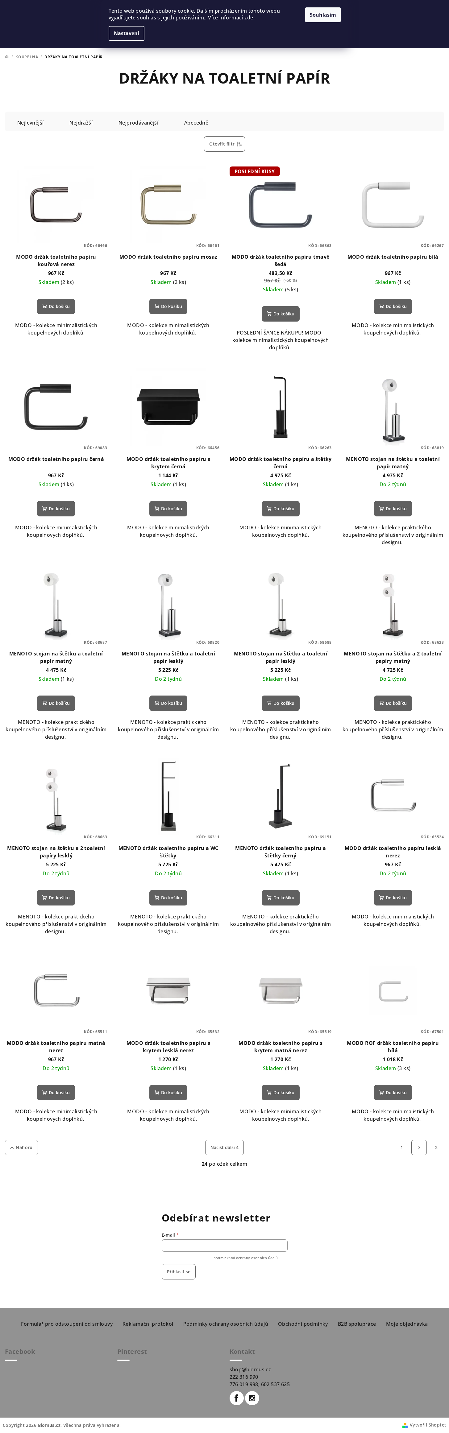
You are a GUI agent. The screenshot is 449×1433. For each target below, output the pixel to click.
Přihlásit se (178, 1272)
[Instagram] (252, 1398)
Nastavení (126, 33)
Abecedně (196, 122)
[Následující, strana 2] (419, 1147)
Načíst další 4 (224, 1147)
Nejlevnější (30, 122)
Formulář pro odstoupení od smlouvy (67, 1323)
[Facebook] (237, 1398)
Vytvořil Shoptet (428, 1425)
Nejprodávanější (138, 122)
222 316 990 (244, 1376)
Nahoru (24, 1147)
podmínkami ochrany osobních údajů (246, 1257)
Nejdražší (81, 122)
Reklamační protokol (148, 1323)
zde (248, 17)
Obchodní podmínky (303, 1323)
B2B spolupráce (357, 1323)
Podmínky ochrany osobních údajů (225, 1323)
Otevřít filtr (222, 144)
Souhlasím (323, 14)
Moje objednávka (407, 1323)
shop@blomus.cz (250, 1369)
